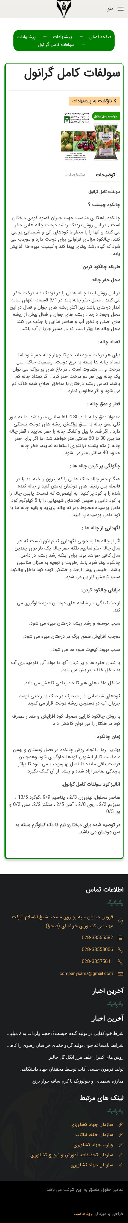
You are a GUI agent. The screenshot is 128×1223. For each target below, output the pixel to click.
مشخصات (75, 175)
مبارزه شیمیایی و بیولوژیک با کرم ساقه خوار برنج (78, 1081)
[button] (115, 9)
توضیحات (105, 175)
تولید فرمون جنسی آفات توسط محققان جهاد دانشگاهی (72, 1069)
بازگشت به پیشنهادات (92, 101)
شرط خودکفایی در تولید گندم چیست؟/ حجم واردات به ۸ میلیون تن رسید (64, 1034)
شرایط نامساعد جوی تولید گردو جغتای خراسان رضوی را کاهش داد (64, 1046)
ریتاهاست (83, 1213)
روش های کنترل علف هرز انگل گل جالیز (86, 1057)
